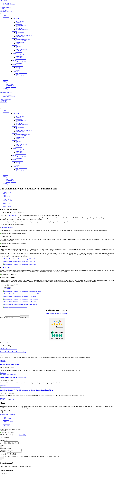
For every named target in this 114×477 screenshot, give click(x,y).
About (4, 81)
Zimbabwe (15, 71)
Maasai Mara (19, 63)
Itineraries (5, 80)
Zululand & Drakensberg (22, 29)
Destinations (6, 17)
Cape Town (18, 19)
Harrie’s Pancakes (7, 227)
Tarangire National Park (21, 40)
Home (4, 15)
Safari (4, 195)
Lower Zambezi (19, 56)
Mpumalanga (19, 28)
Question (2, 444)
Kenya (14, 60)
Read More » (3, 360)
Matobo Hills (19, 74)
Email (2, 440)
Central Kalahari (20, 32)
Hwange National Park (21, 73)
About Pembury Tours (11, 82)
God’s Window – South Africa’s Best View (57, 313)
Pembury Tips (6, 196)
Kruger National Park (21, 25)
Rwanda (14, 64)
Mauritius (18, 67)
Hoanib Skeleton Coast (21, 49)
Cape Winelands (19, 21)
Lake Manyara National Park (23, 39)
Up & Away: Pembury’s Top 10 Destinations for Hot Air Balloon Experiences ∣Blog (26, 390)
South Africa (15, 18)
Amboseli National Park (21, 61)
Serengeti (18, 43)
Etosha (17, 47)
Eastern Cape (19, 22)
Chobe (17, 33)
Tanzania (14, 38)
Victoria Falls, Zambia (21, 59)
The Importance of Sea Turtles (9, 364)
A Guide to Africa (7, 193)
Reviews (5, 88)
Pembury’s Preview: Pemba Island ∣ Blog (13, 377)
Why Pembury (9, 84)
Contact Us (6, 89)
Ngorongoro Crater (20, 42)
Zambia (14, 53)
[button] (57, 323)
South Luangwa (19, 57)
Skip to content (3, 0)
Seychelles (18, 68)
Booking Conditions (11, 87)
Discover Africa (7, 192)
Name (2, 439)
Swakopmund (19, 52)
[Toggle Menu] (0, 13)
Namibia (14, 45)
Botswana (14, 31)
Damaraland (18, 46)
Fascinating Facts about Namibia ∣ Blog (13, 352)
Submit (2, 445)
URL (1, 455)
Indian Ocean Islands (17, 66)
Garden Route (19, 24)
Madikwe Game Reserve (22, 26)
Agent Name (3, 450)
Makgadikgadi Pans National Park (24, 35)
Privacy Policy (22, 435)
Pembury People (10, 85)
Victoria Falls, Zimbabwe (22, 75)
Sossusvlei (18, 50)
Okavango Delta (20, 36)
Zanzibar (18, 70)
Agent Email (3, 451)
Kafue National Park (21, 54)
